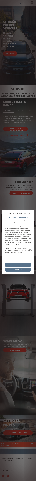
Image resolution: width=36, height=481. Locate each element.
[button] (21, 213)
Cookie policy (29, 250)
